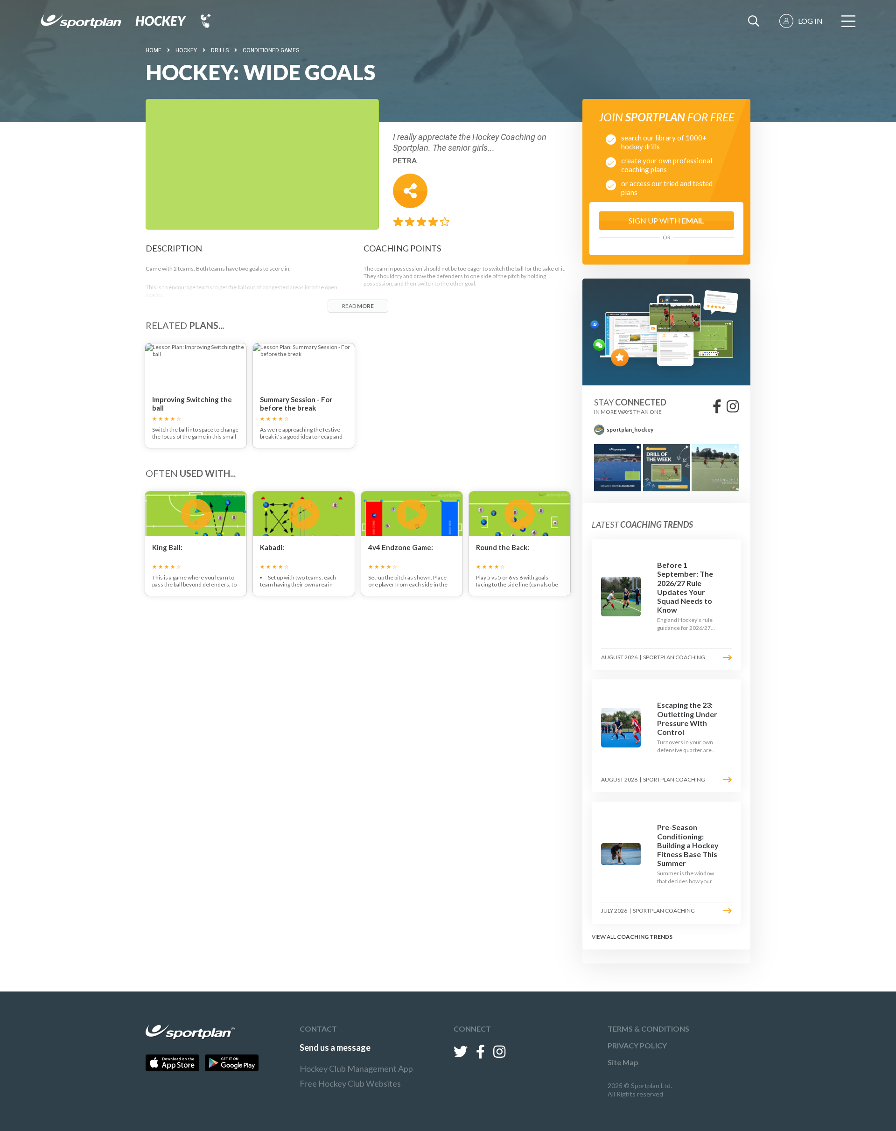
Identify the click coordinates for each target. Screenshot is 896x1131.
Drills (220, 50)
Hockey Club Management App (356, 1068)
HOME (153, 50)
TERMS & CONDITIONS (648, 1028)
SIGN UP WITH (666, 220)
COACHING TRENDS (644, 936)
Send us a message (335, 1047)
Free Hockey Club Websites (350, 1083)
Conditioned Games (271, 50)
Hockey (186, 50)
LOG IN (810, 20)
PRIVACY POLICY (637, 1045)
